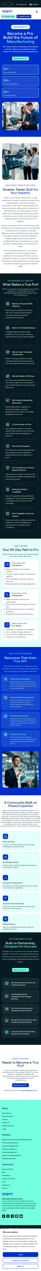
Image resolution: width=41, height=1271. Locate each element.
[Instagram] (8, 1216)
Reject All (20, 1266)
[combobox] (6, 4)
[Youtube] (21, 1216)
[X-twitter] (12, 1216)
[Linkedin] (16, 1216)
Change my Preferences (20, 1260)
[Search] (12, 4)
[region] (20, 1250)
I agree (20, 1254)
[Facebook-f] (3, 1216)
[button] (37, 12)
